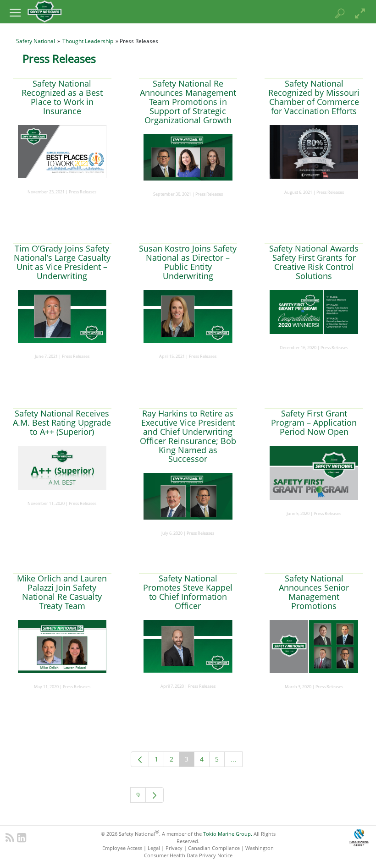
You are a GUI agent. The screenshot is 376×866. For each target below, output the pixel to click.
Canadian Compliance (214, 847)
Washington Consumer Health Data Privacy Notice (209, 851)
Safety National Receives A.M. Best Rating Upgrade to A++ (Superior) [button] (62, 422)
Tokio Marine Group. (227, 833)
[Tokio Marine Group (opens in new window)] (358, 836)
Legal (154, 847)
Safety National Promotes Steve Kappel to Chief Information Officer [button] (187, 592)
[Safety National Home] (44, 11)
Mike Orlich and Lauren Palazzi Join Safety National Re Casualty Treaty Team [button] (62, 592)
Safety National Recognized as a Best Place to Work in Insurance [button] (62, 97)
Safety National (35, 41)
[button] (15, 12)
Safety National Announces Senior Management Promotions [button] (314, 592)
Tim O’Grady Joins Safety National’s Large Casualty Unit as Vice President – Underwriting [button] (62, 262)
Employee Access (122, 847)
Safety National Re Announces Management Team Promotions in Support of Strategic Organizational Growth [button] (188, 101)
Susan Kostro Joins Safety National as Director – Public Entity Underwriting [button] (188, 262)
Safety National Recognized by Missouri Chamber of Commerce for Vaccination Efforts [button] (313, 97)
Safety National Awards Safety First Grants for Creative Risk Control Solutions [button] (314, 262)
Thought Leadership (87, 41)
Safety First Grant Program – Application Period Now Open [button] (314, 422)
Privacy (174, 847)
